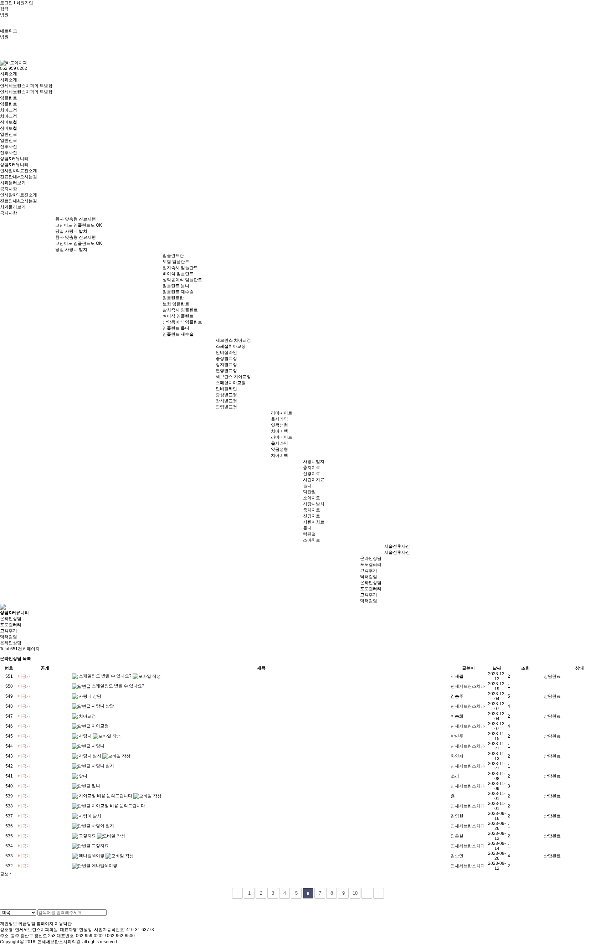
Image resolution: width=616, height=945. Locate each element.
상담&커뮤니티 (14, 158)
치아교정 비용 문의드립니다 (106, 795)
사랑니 (86, 735)
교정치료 (88, 835)
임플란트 (8, 97)
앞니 (83, 776)
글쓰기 (6, 874)
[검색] (108, 912)
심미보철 (8, 122)
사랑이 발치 (90, 816)
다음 (366, 893)
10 (355, 893)
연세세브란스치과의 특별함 (26, 85)
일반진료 (8, 134)
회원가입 (24, 2)
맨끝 (378, 893)
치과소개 (8, 73)
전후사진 (8, 146)
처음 (237, 893)
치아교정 (8, 110)
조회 (525, 668)
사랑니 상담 (90, 696)
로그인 (6, 2)
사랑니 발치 (90, 755)
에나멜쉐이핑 (92, 855)
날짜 (497, 668)
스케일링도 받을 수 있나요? (106, 675)
